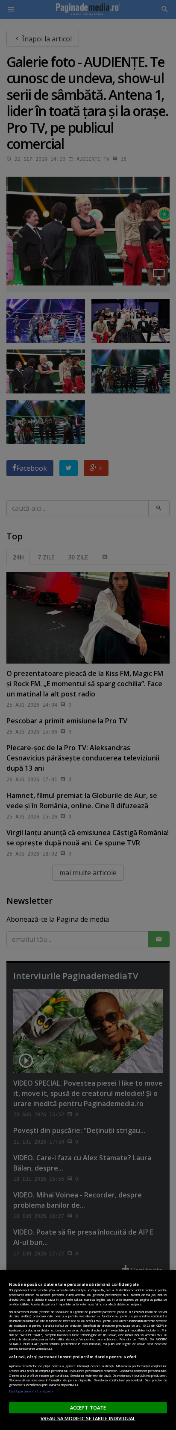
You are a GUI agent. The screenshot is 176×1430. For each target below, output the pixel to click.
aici (158, 1330)
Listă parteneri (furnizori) (31, 1391)
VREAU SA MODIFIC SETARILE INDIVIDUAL (88, 1418)
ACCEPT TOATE (88, 1407)
